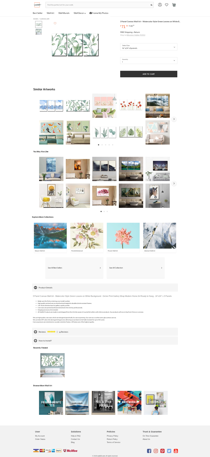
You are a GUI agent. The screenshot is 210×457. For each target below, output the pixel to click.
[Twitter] (169, 451)
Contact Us (75, 439)
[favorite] (166, 5)
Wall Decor (79, 13)
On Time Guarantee (150, 436)
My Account (40, 436)
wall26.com (101, 456)
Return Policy (112, 439)
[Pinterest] (162, 451)
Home (35, 19)
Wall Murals (64, 13)
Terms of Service (113, 442)
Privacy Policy (112, 436)
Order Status (40, 439)
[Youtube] (176, 451)
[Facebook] (149, 451)
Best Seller (38, 13)
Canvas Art (45, 19)
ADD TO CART (149, 74)
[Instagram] (156, 451)
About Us (146, 439)
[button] (174, 119)
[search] (151, 5)
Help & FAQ (75, 436)
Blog (72, 442)
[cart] (173, 5)
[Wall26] (36, 5)
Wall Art (50, 13)
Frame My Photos (100, 13)
